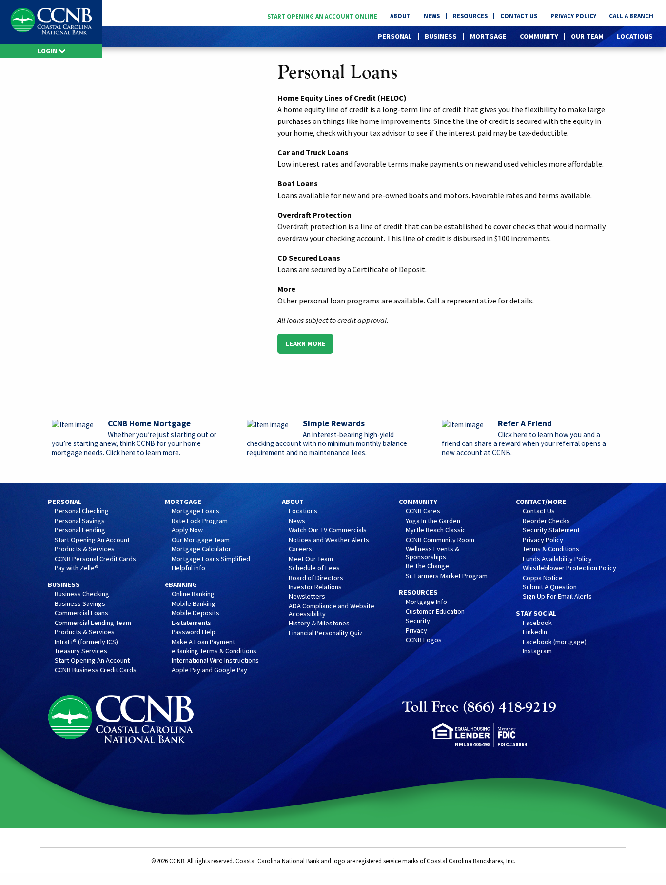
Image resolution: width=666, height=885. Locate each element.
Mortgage (488, 36)
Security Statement (551, 530)
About (400, 16)
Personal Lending (80, 530)
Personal (395, 36)
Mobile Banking (193, 604)
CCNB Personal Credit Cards (95, 559)
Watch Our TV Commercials (328, 530)
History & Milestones (319, 623)
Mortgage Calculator (201, 549)
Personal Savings (80, 521)
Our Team (587, 36)
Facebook (537, 623)
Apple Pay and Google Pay (209, 670)
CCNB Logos (424, 640)
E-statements (191, 623)
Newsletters (307, 597)
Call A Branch (631, 16)
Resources (470, 16)
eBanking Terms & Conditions (214, 651)
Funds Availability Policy (557, 559)
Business (441, 36)
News (432, 16)
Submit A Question (550, 587)
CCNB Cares (423, 511)
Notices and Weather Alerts (329, 540)
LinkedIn (535, 632)
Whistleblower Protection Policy (569, 568)
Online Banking (193, 594)
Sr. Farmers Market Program (447, 576)
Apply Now (187, 530)
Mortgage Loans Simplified (211, 559)
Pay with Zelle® (76, 568)
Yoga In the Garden (433, 521)
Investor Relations (315, 587)
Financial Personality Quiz (326, 633)
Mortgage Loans (195, 511)
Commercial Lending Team (93, 623)
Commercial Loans (81, 613)
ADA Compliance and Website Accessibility (331, 610)
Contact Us (518, 16)
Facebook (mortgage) (555, 642)
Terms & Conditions (551, 549)
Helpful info (188, 568)
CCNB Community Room (440, 540)
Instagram (537, 651)
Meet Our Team (311, 559)
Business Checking (82, 594)
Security (418, 621)
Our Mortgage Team (201, 540)
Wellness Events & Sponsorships (432, 553)
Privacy (416, 631)
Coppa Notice (543, 578)
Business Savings (80, 604)
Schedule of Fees (314, 568)
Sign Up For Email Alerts (557, 597)
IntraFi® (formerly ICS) (86, 642)
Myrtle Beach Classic (436, 530)
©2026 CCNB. (168, 861)
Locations (635, 36)
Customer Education (435, 612)
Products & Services (85, 549)
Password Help (193, 632)
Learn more (305, 343)
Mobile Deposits (195, 613)
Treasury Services (81, 651)
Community (539, 36)
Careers (300, 549)
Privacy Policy (573, 16)
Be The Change (427, 566)
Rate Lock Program (200, 521)
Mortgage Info (426, 602)
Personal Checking (82, 511)
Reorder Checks (546, 521)
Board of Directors (316, 578)
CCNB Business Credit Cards (96, 670)
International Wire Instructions (215, 660)
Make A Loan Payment (203, 642)
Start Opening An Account (92, 540)
